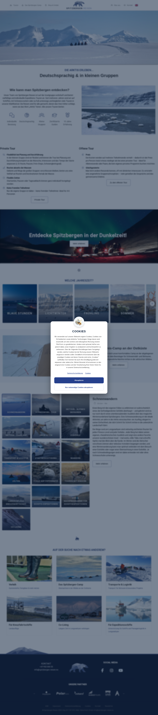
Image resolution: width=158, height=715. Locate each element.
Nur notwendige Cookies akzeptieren (79, 387)
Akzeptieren (79, 380)
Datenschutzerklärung (75, 373)
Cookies (88, 373)
